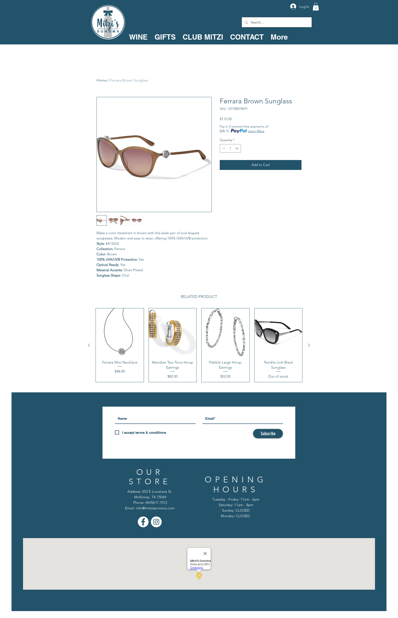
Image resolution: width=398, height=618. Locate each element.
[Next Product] (309, 345)
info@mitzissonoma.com (155, 508)
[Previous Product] (89, 345)
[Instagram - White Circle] (156, 521)
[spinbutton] (230, 148)
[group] (199, 345)
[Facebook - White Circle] (143, 521)
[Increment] (237, 148)
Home (102, 80)
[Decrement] (223, 148)
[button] (316, 6)
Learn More (256, 131)
